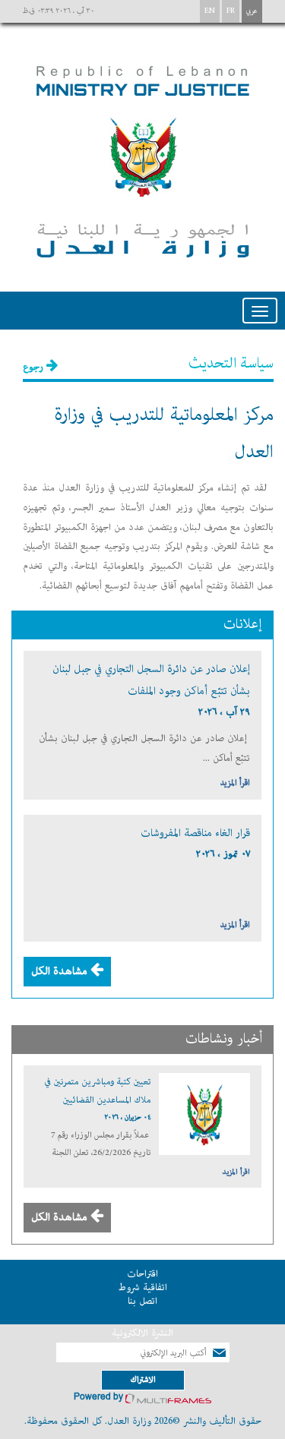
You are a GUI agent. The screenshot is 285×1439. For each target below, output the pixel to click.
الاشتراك (143, 1379)
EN (209, 11)
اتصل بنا (142, 1301)
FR (230, 11)
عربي (252, 11)
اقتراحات (142, 1274)
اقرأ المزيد (235, 782)
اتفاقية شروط (142, 1287)
